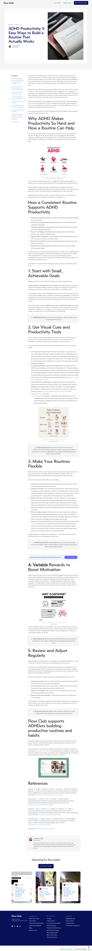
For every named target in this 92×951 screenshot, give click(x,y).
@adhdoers (53, 624)
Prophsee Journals (41, 829)
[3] (32, 523)
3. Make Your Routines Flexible (18, 101)
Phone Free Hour (52, 937)
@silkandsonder (53, 441)
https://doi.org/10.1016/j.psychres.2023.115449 (49, 795)
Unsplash (51, 829)
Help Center (51, 921)
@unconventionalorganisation (54, 178)
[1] (33, 91)
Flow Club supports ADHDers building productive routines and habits (17, 116)
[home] (9, 3)
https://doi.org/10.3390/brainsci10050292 (40, 805)
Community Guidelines (36, 923)
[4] (50, 581)
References (15, 122)
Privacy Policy (70, 921)
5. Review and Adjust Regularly (18, 110)
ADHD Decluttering (53, 930)
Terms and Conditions (72, 925)
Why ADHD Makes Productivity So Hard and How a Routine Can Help (18, 81)
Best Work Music (52, 935)
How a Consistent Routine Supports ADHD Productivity (17, 87)
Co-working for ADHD (53, 923)
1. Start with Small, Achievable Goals (17, 93)
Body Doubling (51, 925)
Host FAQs (32, 921)
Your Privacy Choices (80, 949)
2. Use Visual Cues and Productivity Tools (18, 97)
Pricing (49, 918)
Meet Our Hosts (34, 918)
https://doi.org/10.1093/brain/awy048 (50, 814)
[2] (56, 137)
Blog (30, 928)
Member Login (67, 3)
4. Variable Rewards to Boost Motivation (18, 106)
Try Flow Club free (71, 557)
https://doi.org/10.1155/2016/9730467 (39, 824)
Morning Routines (52, 932)
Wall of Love (33, 930)
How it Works (57, 3)
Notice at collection (66, 949)
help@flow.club (70, 918)
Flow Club (37, 396)
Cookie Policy (70, 923)
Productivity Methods (53, 928)
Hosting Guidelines (35, 925)
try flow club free (81, 2)
